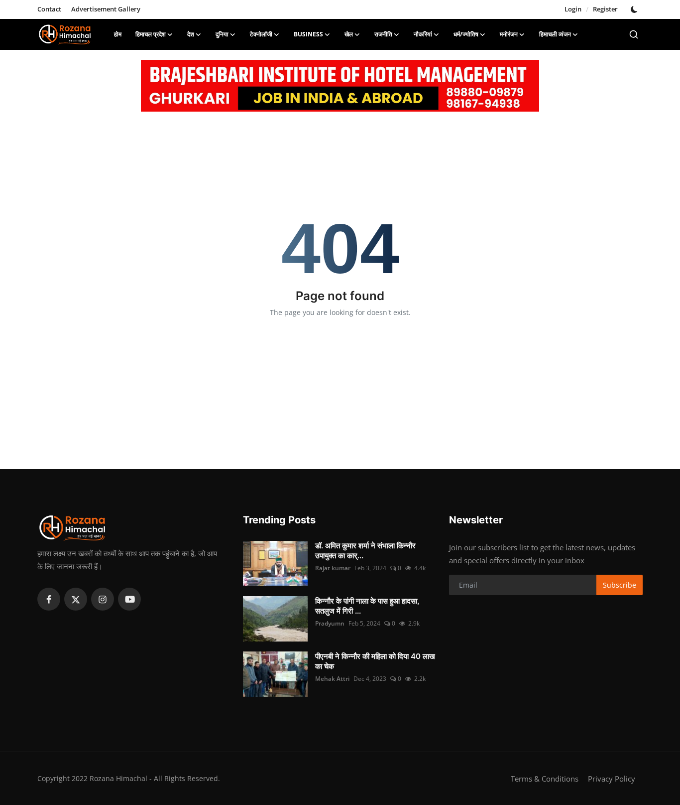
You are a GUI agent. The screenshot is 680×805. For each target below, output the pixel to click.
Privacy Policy (611, 779)
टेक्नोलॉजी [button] (261, 34)
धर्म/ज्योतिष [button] (465, 34)
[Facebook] (48, 599)
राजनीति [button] (383, 34)
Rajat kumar (332, 568)
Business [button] (308, 34)
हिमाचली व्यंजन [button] (555, 34)
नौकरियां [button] (423, 34)
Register (605, 8)
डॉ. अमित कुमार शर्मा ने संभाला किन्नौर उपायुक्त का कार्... (365, 550)
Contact (49, 8)
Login (573, 8)
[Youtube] (129, 599)
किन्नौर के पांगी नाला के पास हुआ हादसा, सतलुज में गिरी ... (367, 606)
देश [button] (190, 34)
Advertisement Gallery (105, 8)
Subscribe (619, 585)
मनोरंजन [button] (509, 34)
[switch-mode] (635, 9)
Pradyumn (329, 623)
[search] (634, 34)
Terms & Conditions (544, 779)
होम (117, 34)
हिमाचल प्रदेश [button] (150, 34)
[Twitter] (75, 599)
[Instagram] (102, 599)
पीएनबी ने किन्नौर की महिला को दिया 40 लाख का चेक (375, 661)
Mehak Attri (332, 678)
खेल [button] (348, 34)
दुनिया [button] (222, 34)
